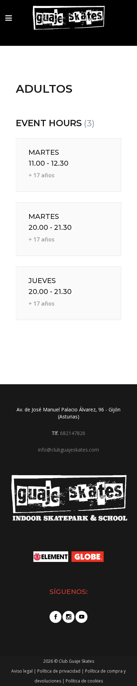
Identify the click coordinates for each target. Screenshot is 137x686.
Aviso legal (22, 671)
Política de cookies (84, 681)
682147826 (72, 433)
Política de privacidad (58, 671)
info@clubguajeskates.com (68, 449)
